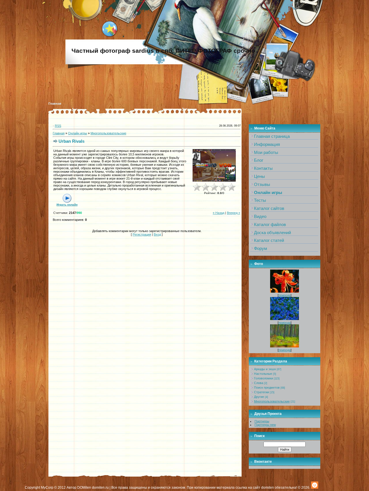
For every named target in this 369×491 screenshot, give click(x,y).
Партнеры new (265, 424)
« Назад (218, 213)
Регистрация (142, 234)
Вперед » (233, 213)
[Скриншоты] (214, 165)
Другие (259, 396)
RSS (58, 125)
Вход (157, 234)
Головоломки (263, 378)
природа (284, 295)
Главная (54, 103)
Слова (258, 383)
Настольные (263, 373)
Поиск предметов (267, 387)
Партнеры (262, 421)
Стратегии (261, 392)
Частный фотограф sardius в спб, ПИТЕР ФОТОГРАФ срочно (163, 50)
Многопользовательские (108, 133)
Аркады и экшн (265, 369)
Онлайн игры (77, 133)
